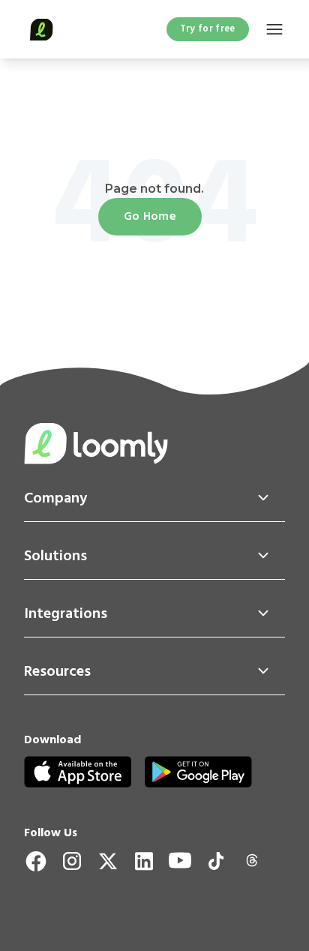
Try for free (208, 29)
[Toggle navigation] (274, 29)
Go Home (150, 216)
